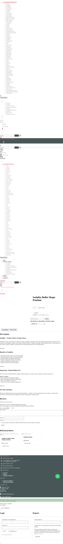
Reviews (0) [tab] (13, 329)
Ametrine (8, 6)
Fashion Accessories (10, 114)
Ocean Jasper (9, 58)
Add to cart (41, 307)
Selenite (8, 84)
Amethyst (8, 5)
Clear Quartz (9, 28)
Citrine (7, 27)
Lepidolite (8, 50)
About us (5, 116)
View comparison (5, 508)
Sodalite (8, 83)
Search (47, 318)
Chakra (8, 25)
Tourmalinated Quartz (11, 90)
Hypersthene (9, 40)
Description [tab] (5, 329)
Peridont (8, 62)
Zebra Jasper (9, 93)
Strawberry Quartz (10, 87)
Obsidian (8, 57)
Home (4, 100)
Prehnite (8, 65)
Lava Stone (9, 45)
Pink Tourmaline (10, 67)
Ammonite (8, 7)
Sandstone (8, 79)
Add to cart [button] (6, 446)
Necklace (8, 104)
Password (7, 525)
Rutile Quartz (9, 73)
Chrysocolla (9, 29)
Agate (7, 3)
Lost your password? (7, 534)
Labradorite (9, 47)
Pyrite (7, 68)
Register (37, 536)
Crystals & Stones (10, 105)
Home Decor (9, 112)
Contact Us (5, 118)
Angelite (8, 10)
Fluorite (8, 34)
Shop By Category (7, 101)
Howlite (8, 39)
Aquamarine (9, 16)
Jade (7, 43)
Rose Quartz (9, 71)
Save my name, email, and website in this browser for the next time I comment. (21, 422)
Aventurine (9, 14)
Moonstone (9, 53)
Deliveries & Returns (8, 482)
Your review (3, 409)
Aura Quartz (9, 13)
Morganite (8, 54)
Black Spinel (9, 20)
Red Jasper (8, 69)
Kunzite (8, 46)
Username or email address (11, 519)
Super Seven (9, 86)
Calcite (8, 24)
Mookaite (8, 56)
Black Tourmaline (10, 17)
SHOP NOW (2, 280)
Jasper (7, 42)
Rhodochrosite (9, 75)
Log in (4, 531)
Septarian (8, 80)
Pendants (8, 111)
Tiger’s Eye (9, 89)
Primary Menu (4, 97)
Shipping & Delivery (8, 475)
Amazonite (8, 9)
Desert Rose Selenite (11, 32)
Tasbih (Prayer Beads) (11, 107)
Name (2, 417)
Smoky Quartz (9, 82)
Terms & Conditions (8, 480)
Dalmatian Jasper (10, 31)
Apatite (8, 12)
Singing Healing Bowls (11, 110)
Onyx (7, 60)
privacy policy (39, 533)
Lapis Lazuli (9, 49)
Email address (41, 519)
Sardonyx (8, 78)
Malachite (8, 51)
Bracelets (8, 103)
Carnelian (8, 23)
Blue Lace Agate (10, 18)
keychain (8, 108)
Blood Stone (9, 21)
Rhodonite (8, 72)
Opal (7, 61)
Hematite (8, 38)
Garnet (7, 35)
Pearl (7, 64)
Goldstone (8, 36)
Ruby (7, 76)
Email (2, 420)
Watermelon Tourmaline (12, 91)
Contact (5, 474)
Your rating (3, 408)
